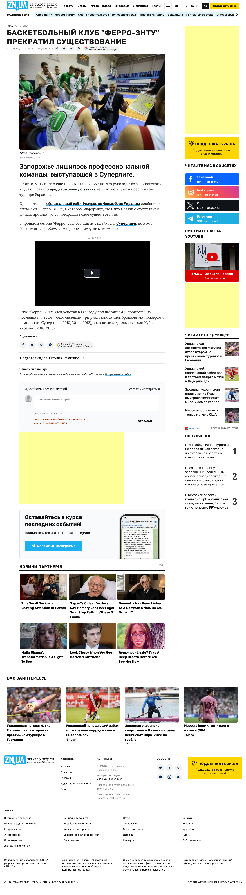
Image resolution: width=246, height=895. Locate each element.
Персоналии (71, 840)
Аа (205, 6)
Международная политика (20, 823)
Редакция (66, 772)
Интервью (122, 6)
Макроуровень (13, 829)
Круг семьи (189, 829)
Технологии (130, 823)
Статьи (82, 6)
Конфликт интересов (77, 829)
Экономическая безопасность (82, 834)
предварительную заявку (73, 189)
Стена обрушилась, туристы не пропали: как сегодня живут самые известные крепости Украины (207, 451)
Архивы (65, 766)
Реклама (65, 777)
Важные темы (18, 14)
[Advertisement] (71, 468)
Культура (128, 840)
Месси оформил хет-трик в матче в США (201, 412)
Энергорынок (12, 834)
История (187, 823)
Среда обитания (133, 829)
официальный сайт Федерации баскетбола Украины (93, 203)
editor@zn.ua (117, 798)
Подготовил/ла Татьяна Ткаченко (49, 358)
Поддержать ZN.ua (224, 6)
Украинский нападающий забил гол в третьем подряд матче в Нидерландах (204, 375)
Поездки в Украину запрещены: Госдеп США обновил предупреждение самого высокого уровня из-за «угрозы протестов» (205, 476)
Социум (187, 818)
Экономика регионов (17, 845)
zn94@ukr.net (105, 788)
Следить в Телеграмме (56, 546)
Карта (64, 789)
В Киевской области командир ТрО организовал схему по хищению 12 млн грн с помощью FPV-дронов (206, 501)
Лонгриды (140, 6)
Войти (195, 6)
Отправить (146, 421)
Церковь (128, 834)
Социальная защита (76, 818)
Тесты (156, 6)
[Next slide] (236, 15)
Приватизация (13, 840)
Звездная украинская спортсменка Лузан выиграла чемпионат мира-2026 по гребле (202, 396)
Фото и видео (101, 6)
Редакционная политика (75, 783)
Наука (127, 818)
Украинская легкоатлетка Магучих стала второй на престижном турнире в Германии (203, 352)
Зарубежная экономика (78, 823)
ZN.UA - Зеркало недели (212, 274)
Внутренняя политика (17, 818)
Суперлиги (126, 223)
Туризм (186, 834)
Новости (67, 6)
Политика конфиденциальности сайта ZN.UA (215, 882)
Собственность (191, 840)
